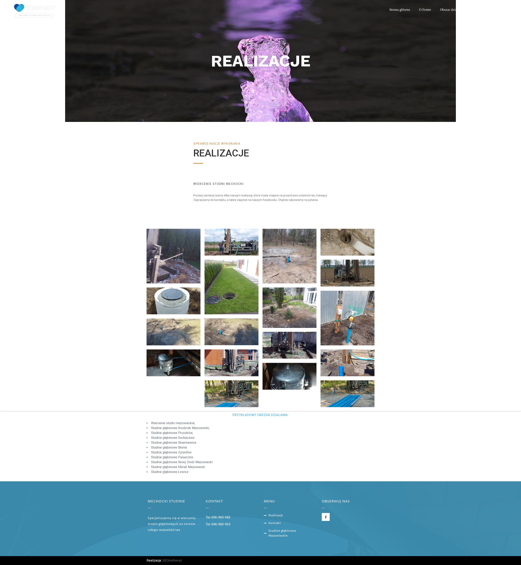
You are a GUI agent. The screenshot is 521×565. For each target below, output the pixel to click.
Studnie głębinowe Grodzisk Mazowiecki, (180, 428)
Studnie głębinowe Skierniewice (173, 443)
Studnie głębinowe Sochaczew (173, 438)
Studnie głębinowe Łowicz (169, 472)
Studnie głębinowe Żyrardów (171, 452)
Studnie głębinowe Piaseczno (172, 457)
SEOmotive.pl (172, 560)
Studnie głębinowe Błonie (169, 447)
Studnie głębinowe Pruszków (171, 433)
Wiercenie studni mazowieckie (173, 423)
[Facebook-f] (326, 517)
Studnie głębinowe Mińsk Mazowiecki (178, 467)
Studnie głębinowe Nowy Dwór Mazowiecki (182, 462)
